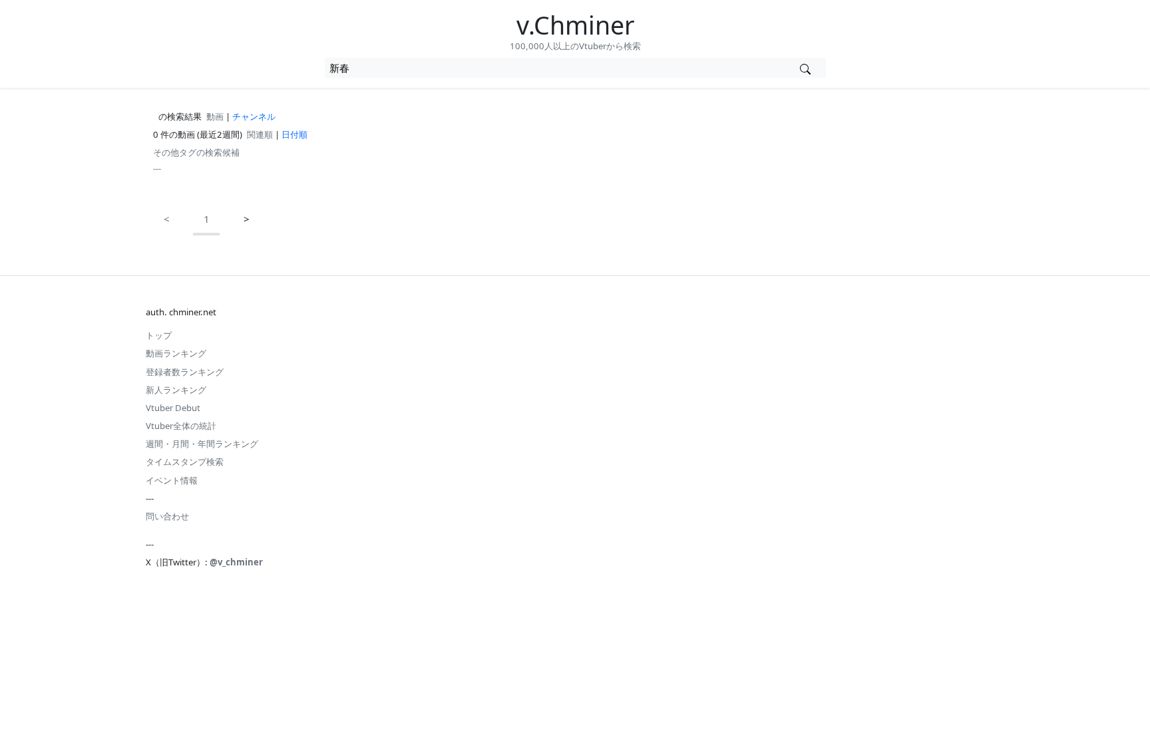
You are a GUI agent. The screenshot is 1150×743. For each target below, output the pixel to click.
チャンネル (254, 116)
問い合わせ (167, 516)
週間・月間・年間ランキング (202, 444)
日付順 (294, 134)
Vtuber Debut (173, 408)
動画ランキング (176, 353)
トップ (159, 335)
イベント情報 (172, 480)
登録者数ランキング (185, 372)
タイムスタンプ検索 (185, 462)
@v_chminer (236, 562)
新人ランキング (176, 390)
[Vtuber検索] (805, 68)
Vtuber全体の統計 (181, 426)
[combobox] (555, 68)
